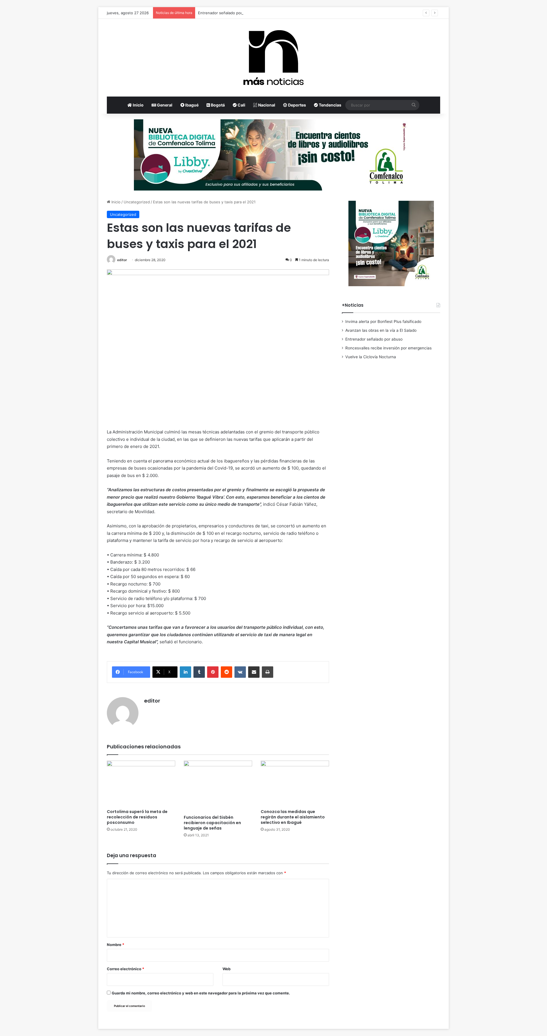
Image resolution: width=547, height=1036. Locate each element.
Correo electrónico (125, 969)
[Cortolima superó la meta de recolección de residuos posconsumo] (141, 783)
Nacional (266, 105)
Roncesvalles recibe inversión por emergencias (388, 348)
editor (122, 260)
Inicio (138, 105)
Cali (241, 105)
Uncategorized (137, 202)
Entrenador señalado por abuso (226, 13)
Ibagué (191, 105)
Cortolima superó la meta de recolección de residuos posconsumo (137, 817)
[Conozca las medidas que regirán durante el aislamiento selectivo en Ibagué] (295, 783)
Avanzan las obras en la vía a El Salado (381, 330)
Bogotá (217, 105)
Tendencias (329, 105)
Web (226, 969)
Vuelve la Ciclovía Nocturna (370, 357)
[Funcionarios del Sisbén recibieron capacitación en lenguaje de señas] (218, 786)
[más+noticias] (273, 57)
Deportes (296, 105)
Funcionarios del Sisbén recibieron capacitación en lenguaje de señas (212, 822)
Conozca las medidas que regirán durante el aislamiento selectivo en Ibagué (293, 817)
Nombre (115, 944)
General (164, 105)
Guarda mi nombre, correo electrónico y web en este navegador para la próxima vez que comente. (201, 993)
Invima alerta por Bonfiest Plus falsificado (383, 321)
